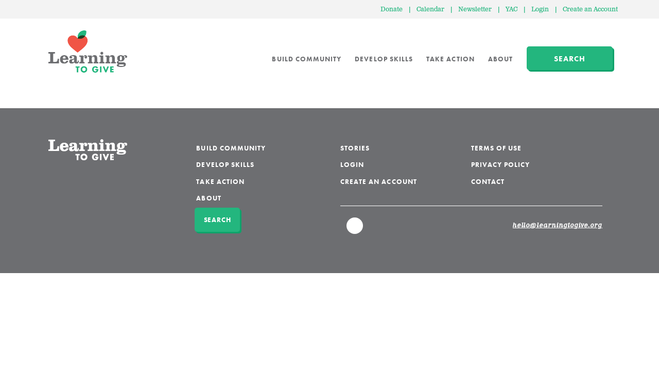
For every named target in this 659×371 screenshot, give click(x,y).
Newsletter (475, 9)
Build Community (306, 59)
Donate (391, 9)
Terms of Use (496, 148)
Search (569, 59)
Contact (488, 181)
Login (540, 9)
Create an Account (590, 9)
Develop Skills (384, 59)
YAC (511, 9)
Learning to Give (87, 51)
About (500, 59)
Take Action (450, 59)
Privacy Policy (500, 164)
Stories (355, 148)
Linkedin (355, 230)
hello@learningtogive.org (557, 226)
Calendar (430, 9)
